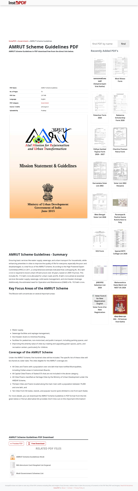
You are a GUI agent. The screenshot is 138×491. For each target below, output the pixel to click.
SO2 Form (100, 251)
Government (23, 41)
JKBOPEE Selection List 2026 (100, 285)
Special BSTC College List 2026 (120, 252)
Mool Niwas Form (120, 79)
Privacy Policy (78, 488)
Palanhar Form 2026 (99, 116)
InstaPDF (12, 41)
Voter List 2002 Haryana (120, 184)
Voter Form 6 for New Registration (100, 309)
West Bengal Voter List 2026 (100, 215)
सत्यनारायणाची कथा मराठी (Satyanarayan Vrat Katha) (99, 82)
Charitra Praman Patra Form (120, 150)
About (64, 488)
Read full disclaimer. (127, 485)
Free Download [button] (36, 443)
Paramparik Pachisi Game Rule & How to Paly (120, 218)
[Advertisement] (69, 23)
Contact (69, 488)
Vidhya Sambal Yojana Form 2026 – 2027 (99, 151)
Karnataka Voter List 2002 (100, 184)
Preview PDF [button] (16, 443)
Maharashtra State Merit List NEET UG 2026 (120, 285)
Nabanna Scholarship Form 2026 (120, 118)
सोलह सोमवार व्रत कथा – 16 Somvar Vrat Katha (120, 319)
